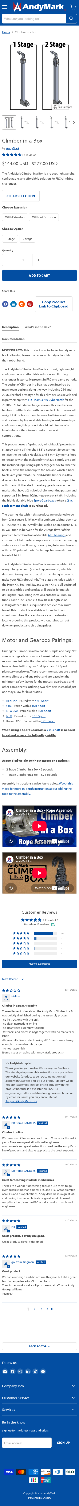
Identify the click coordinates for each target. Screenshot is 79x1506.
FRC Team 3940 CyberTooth (46, 400)
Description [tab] (10, 327)
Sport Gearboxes (45, 500)
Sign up (63, 1442)
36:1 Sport (44, 711)
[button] (12, 155)
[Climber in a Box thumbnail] (9, 122)
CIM (9, 706)
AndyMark (12, 148)
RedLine (11, 701)
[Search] (71, 18)
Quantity (7, 250)
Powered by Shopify (39, 1497)
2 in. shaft (53, 730)
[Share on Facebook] (5, 304)
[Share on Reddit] (22, 304)
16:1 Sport (38, 706)
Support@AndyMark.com (21, 1101)
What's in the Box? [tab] (38, 327)
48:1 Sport (41, 701)
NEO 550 (12, 711)
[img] (11, 990)
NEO (9, 716)
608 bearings (57, 535)
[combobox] (34, 18)
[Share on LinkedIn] (13, 304)
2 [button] (34, 1309)
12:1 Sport (48, 721)
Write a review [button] (39, 964)
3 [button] (41, 1309)
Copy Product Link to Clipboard (53, 304)
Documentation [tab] (13, 339)
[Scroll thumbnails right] (73, 122)
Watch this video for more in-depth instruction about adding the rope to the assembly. (37, 788)
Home (6, 32)
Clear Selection (21, 196)
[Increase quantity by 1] (38, 260)
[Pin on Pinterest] (30, 304)
